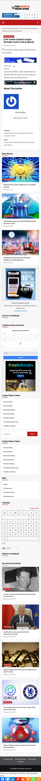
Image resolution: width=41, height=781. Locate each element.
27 (21, 534)
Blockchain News (8, 36)
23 (36, 530)
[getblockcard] (20, 284)
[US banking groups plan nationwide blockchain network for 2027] (20, 206)
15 (31, 526)
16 (36, 526)
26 (15, 534)
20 (21, 530)
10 (5, 526)
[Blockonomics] (20, 82)
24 (5, 534)
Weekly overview (9, 426)
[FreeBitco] (20, 376)
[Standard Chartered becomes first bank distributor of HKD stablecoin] (20, 242)
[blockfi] (20, 60)
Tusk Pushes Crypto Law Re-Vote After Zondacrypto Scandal (16, 633)
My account (32, 759)
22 (31, 530)
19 (15, 530)
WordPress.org (8, 496)
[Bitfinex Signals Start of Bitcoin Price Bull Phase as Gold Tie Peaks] (20, 654)
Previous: (18, 133)
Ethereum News (8, 414)
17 (5, 530)
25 (10, 534)
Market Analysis (9, 418)
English (8, 548)
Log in (5, 484)
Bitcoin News (7, 406)
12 (15, 526)
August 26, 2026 (9, 190)
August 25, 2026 (9, 263)
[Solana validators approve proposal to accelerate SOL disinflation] (20, 730)
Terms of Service (20, 759)
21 (26, 530)
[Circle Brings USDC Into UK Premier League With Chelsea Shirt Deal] (20, 692)
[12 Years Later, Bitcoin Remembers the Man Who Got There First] (20, 579)
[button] (4, 22)
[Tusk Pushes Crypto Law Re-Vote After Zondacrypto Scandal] (20, 617)
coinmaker (20, 112)
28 (26, 534)
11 (10, 526)
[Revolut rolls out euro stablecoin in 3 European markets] (20, 169)
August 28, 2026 (9, 599)
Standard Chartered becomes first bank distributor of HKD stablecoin (16, 259)
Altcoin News (8, 402)
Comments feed (8, 492)
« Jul (3, 543)
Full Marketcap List (20, 311)
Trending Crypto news (10, 422)
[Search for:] (15, 434)
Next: (19, 142)
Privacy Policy (8, 759)
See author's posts (20, 118)
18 (10, 530)
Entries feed (7, 488)
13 (21, 526)
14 (26, 526)
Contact (20, 761)
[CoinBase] (20, 15)
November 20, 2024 (10, 45)
